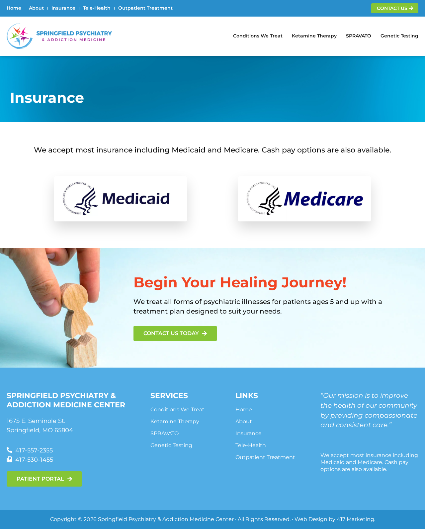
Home (14, 8)
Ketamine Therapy (314, 36)
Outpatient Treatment (145, 8)
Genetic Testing (399, 36)
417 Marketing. (356, 519)
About (36, 8)
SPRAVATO (358, 36)
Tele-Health (97, 8)
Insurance (63, 8)
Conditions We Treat (258, 36)
